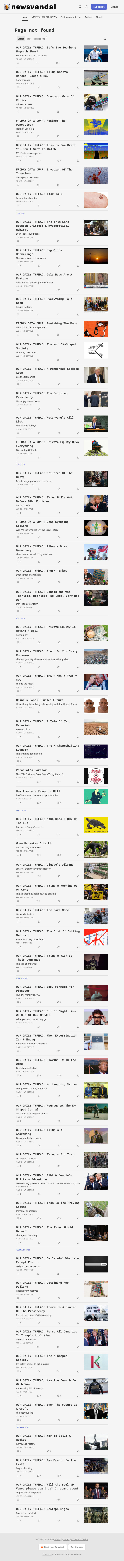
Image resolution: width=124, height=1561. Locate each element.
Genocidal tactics (25, 914)
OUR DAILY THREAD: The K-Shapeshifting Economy (47, 747)
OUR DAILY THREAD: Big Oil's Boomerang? (39, 252)
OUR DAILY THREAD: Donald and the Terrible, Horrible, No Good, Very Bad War (47, 595)
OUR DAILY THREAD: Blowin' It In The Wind (46, 1062)
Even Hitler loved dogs (27, 233)
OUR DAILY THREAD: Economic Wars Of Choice (45, 98)
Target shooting (24, 1468)
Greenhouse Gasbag (26, 1067)
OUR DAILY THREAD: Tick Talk (39, 194)
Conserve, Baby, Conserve (29, 826)
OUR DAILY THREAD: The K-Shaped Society (41, 1358)
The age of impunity (26, 963)
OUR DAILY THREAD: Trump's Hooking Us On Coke (46, 887)
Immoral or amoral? (26, 1210)
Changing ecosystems (27, 177)
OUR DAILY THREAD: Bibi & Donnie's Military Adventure (44, 1177)
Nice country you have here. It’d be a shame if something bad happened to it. (48, 1185)
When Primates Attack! (34, 843)
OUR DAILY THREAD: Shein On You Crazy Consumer (46, 653)
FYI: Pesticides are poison (29, 153)
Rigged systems (24, 306)
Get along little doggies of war (31, 1113)
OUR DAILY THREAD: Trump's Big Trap (45, 1154)
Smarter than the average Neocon (33, 868)
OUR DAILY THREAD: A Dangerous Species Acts (47, 370)
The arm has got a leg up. (29, 753)
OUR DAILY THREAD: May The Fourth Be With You (46, 1382)
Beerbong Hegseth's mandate (31, 1043)
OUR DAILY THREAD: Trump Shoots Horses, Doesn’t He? (42, 74)
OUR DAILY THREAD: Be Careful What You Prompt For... (47, 1260)
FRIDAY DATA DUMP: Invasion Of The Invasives (44, 171)
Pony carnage (23, 79)
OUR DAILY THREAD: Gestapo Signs (42, 1509)
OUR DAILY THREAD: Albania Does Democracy (41, 548)
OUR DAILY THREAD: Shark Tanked (41, 570)
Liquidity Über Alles (26, 352)
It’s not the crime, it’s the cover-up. (34, 1315)
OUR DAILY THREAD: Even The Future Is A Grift (46, 1406)
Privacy (58, 1539)
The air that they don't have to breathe (36, 893)
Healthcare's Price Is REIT (38, 791)
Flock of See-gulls (25, 128)
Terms (66, 1539)
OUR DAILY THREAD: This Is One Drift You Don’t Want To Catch (46, 147)
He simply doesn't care (28, 401)
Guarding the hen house (28, 1137)
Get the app (77, 1547)
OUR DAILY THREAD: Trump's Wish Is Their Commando (44, 957)
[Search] (80, 7)
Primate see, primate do (28, 847)
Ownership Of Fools (26, 449)
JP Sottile (29, 59)
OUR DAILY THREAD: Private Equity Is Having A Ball (46, 629)
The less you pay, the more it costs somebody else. (42, 659)
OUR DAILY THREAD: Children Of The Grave (44, 475)
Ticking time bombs (26, 197)
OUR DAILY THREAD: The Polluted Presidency (41, 395)
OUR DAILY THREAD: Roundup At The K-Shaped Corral (46, 1107)
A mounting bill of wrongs (29, 1388)
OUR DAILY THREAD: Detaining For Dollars (42, 1284)
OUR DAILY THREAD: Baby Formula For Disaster (45, 988)
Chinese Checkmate (26, 1339)
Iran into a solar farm (27, 603)
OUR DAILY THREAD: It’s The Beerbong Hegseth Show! (46, 49)
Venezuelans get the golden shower (34, 282)
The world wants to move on (31, 258)
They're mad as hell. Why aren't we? (34, 554)
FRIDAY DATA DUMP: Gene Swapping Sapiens (42, 524)
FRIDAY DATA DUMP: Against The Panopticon (40, 122)
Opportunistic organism (28, 1492)
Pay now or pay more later (30, 939)
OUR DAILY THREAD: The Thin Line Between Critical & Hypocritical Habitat (42, 225)
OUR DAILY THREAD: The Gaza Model (43, 910)
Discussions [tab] (39, 38)
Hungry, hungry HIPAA (28, 994)
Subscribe (99, 6)
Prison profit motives (27, 1290)
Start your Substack (54, 1547)
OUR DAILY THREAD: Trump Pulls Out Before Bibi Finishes (44, 499)
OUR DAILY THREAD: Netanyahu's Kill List (44, 419)
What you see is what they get (31, 1019)
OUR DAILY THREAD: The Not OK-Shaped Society (46, 346)
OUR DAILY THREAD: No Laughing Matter (46, 1084)
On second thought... (27, 1158)
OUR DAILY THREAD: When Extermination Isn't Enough (46, 1037)
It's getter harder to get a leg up (32, 1363)
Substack (47, 1554)
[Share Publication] (87, 7)
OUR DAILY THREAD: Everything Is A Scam (44, 301)
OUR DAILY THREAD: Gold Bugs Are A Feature (44, 276)
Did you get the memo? (28, 1266)
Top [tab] (29, 38)
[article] (62, 55)
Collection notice (79, 1539)
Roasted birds (23, 729)
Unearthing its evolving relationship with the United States (46, 704)
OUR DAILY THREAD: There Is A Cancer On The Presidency (46, 1309)
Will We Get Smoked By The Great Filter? (37, 529)
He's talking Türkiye (26, 425)
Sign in (115, 6)
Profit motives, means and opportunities (37, 795)
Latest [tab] (21, 38)
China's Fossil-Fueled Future (39, 700)
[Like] (18, 63)
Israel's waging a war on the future (34, 480)
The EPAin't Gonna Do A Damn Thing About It (39, 774)
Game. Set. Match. (25, 1443)
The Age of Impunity (26, 1235)
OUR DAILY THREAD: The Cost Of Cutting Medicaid (48, 933)
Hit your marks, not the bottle (31, 55)
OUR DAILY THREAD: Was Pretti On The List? (46, 1462)
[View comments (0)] (37, 63)
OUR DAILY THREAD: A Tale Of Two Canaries (42, 723)
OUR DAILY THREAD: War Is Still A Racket (43, 1437)
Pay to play (22, 634)
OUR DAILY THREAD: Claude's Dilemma (44, 864)
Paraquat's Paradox (31, 770)
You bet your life (24, 1412)
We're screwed (23, 505)
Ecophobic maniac (25, 376)
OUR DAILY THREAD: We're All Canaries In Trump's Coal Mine (46, 1333)
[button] (25, 17)
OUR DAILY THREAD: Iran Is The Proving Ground (47, 1205)
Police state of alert (26, 1512)
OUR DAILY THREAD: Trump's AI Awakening (40, 1132)
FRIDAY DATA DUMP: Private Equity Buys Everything (47, 444)
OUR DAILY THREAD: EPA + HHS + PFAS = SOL (46, 677)
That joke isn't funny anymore (31, 1088)
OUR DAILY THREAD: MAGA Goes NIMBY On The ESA (46, 821)
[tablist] (31, 39)
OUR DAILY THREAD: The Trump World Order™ (44, 1229)
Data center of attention (28, 574)
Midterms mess (24, 104)
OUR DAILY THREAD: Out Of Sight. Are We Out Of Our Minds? (46, 1013)
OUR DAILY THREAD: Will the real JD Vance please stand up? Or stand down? (47, 1486)
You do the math (24, 683)
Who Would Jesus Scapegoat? (31, 327)
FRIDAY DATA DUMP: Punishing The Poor (46, 323)
